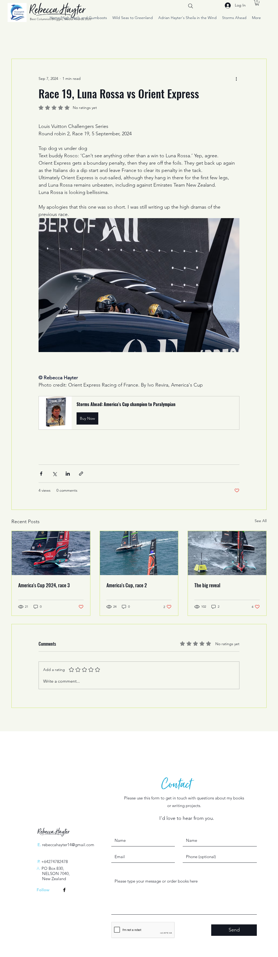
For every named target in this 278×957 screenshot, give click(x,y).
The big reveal (207, 585)
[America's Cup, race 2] (139, 553)
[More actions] (236, 78)
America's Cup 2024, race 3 (44, 585)
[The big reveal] (227, 553)
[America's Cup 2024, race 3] (51, 553)
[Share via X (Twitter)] (54, 473)
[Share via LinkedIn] (67, 473)
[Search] (190, 6)
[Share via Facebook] (41, 473)
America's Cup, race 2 (126, 585)
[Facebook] (64, 890)
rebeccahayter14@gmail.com (68, 844)
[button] (257, 2)
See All (261, 520)
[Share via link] (81, 473)
